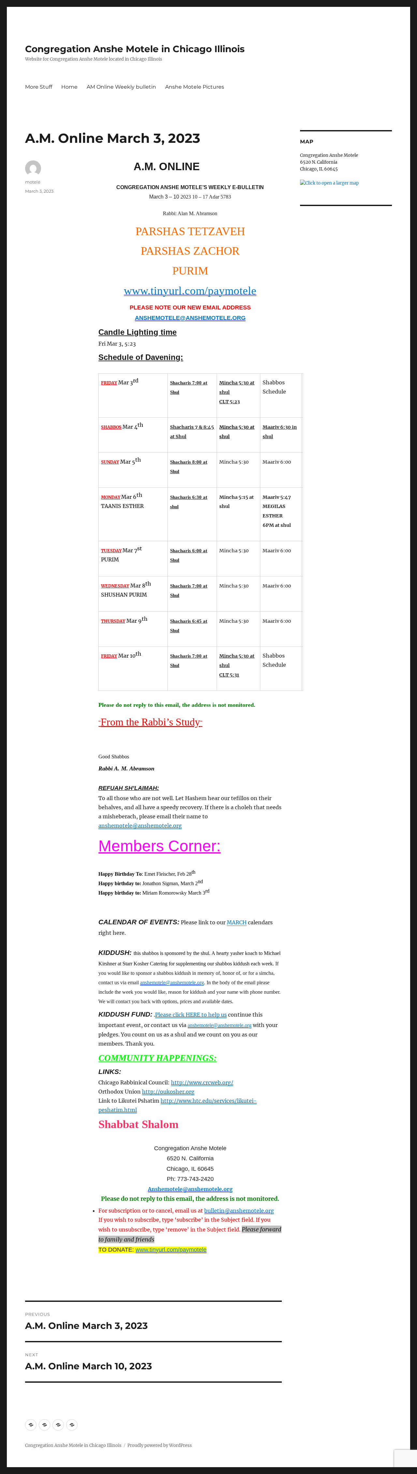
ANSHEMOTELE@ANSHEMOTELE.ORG (190, 318)
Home (69, 87)
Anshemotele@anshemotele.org (190, 1189)
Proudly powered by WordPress (159, 1445)
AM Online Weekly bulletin (121, 87)
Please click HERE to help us (191, 1014)
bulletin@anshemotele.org (239, 1210)
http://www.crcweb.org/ (202, 1082)
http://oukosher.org (168, 1091)
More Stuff (38, 87)
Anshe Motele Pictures (194, 87)
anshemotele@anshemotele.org (140, 825)
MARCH (237, 922)
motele (32, 182)
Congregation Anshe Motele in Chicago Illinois (135, 48)
